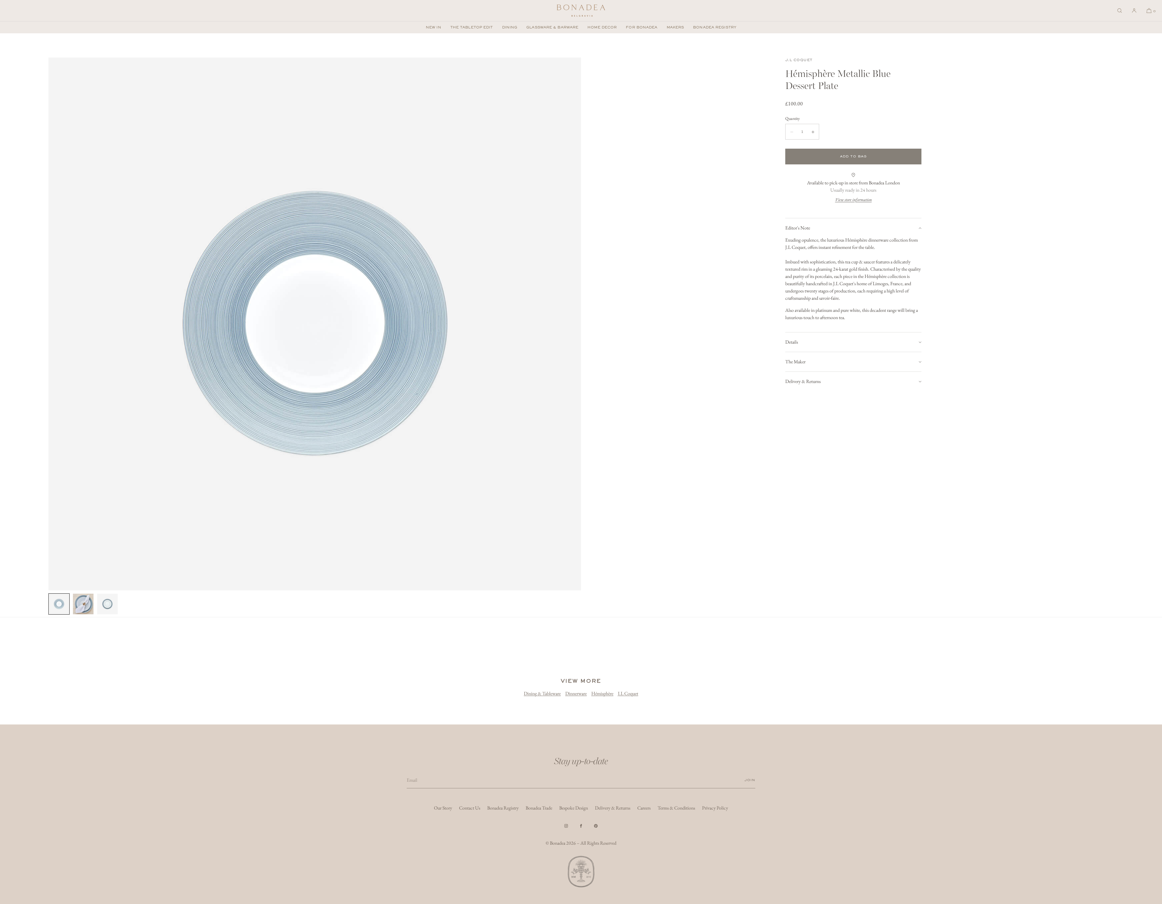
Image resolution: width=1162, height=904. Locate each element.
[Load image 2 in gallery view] (83, 604)
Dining (509, 27)
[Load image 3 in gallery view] (107, 604)
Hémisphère (602, 693)
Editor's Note (797, 228)
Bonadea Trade (539, 808)
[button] (1119, 10)
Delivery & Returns (803, 381)
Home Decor (602, 27)
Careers (644, 808)
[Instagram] (566, 826)
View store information (853, 199)
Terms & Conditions (676, 808)
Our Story (443, 808)
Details (791, 342)
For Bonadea (641, 27)
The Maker (795, 361)
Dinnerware (576, 693)
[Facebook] (581, 826)
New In (433, 27)
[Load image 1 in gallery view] (59, 604)
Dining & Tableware (542, 693)
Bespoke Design (573, 808)
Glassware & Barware (552, 27)
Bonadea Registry (714, 27)
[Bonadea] (581, 11)
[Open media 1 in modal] (314, 324)
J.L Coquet (798, 60)
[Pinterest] (595, 826)
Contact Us (469, 808)
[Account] (1134, 10)
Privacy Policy (715, 808)
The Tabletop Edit (471, 27)
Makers (675, 27)
